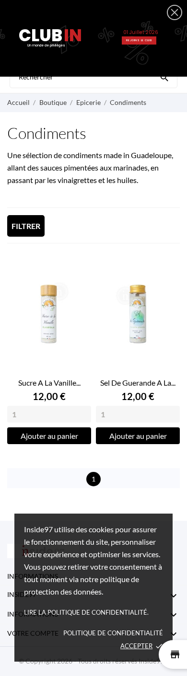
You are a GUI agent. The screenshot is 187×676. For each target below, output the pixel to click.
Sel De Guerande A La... (137, 382)
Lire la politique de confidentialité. (86, 612)
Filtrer (26, 225)
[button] (174, 12)
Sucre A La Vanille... (49, 382)
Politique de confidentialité (113, 633)
